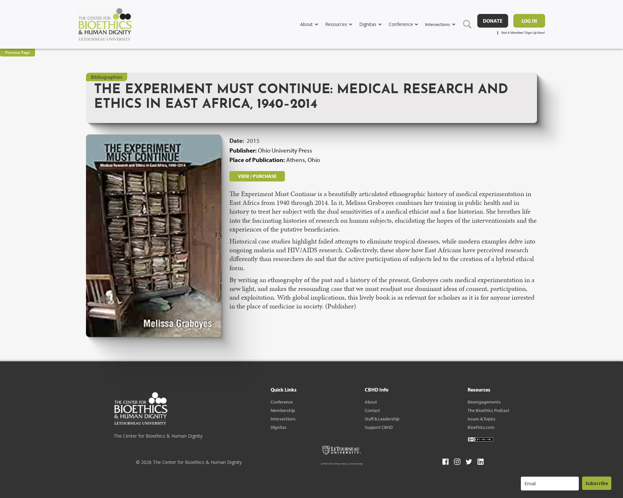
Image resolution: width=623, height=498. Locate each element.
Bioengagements (484, 402)
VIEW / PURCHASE (257, 176)
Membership (283, 410)
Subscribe (596, 483)
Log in (529, 21)
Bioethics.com (481, 427)
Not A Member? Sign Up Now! (523, 32)
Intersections (283, 419)
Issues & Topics (481, 419)
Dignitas (279, 427)
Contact (372, 410)
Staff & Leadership (382, 419)
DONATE (493, 21)
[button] (312, 24)
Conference (282, 402)
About (371, 402)
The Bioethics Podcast (488, 410)
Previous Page (17, 52)
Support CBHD (379, 427)
